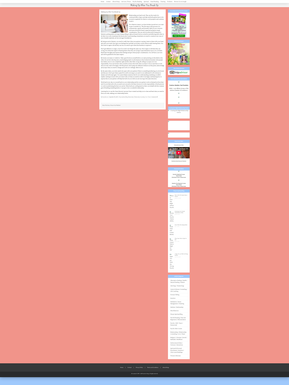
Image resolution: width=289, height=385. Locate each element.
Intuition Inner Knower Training (179, 161)
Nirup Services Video (179, 145)
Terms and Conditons (152, 367)
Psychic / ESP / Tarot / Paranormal (176, 324)
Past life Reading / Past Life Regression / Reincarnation (178, 318)
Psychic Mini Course (176, 328)
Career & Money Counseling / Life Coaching (178, 290)
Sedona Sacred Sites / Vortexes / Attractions (176, 344)
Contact (129, 367)
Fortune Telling (174, 294)
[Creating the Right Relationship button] (179, 114)
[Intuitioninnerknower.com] (179, 125)
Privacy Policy (139, 367)
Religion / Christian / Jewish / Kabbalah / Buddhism (178, 338)
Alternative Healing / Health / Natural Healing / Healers (178, 281)
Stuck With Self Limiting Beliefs (181, 224)
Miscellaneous (174, 310)
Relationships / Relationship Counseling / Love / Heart (139, 97)
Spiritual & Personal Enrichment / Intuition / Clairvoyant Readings (177, 350)
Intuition (172, 298)
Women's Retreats (175, 356)
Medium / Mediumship (176, 307)
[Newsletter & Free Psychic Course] (179, 25)
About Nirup (165, 367)
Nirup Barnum (105, 97)
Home (121, 367)
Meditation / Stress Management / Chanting (177, 303)
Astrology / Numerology (177, 286)
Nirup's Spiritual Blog (123, 97)
